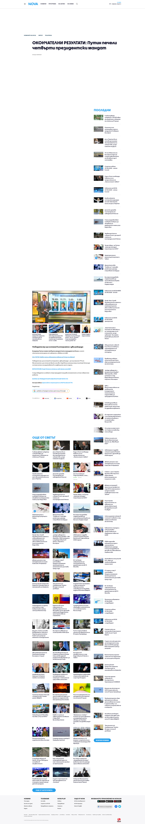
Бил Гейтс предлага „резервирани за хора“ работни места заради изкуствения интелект (81, 761)
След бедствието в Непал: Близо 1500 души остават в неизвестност (40, 761)
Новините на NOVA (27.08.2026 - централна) (111, 319)
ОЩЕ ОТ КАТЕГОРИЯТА (44, 790)
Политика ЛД (88, 814)
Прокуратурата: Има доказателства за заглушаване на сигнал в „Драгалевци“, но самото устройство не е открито (113, 703)
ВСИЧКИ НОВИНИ (102, 740)
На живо (70, 4)
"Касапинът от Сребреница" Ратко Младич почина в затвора (59, 586)
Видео (25, 808)
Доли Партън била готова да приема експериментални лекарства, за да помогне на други (59, 455)
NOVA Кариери (78, 803)
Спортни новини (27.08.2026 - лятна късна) (111, 168)
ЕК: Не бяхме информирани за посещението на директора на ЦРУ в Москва (80, 563)
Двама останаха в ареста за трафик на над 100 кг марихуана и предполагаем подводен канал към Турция (112, 490)
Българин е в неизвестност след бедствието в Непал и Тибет (81, 655)
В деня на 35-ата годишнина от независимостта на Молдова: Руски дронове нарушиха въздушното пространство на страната (61, 610)
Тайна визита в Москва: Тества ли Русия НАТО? (40, 715)
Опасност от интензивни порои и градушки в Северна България (112, 130)
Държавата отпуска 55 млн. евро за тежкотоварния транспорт (113, 561)
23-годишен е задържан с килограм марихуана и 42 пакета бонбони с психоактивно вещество (113, 418)
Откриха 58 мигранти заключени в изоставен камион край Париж (81, 780)
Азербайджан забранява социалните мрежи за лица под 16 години (81, 676)
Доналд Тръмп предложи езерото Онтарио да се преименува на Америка (40, 585)
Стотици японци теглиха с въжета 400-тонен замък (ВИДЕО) (40, 696)
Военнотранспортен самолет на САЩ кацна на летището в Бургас (113, 656)
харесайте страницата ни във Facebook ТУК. (57, 382)
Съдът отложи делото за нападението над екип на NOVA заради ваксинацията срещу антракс (113, 644)
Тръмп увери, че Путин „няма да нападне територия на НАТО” (80, 496)
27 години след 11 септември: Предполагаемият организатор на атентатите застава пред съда (61, 564)
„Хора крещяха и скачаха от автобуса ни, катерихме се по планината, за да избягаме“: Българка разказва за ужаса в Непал (112, 333)
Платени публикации (28, 816)
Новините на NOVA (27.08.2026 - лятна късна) (111, 189)
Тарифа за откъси (54, 814)
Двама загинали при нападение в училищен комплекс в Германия (39, 561)
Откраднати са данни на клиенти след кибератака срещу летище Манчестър (40, 608)
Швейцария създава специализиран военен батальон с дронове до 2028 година (81, 537)
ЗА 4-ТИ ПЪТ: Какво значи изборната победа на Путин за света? (53, 357)
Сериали (59, 806)
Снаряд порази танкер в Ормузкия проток (61, 739)
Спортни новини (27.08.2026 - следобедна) (110, 611)
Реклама (25, 814)
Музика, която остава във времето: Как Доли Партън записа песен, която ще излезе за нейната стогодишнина (40, 634)
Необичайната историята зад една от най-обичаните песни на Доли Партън (40, 476)
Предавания (60, 803)
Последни (26, 801)
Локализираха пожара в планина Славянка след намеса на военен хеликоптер (113, 518)
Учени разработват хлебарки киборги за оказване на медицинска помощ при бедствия (40, 497)
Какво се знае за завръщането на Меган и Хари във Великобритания (61, 717)
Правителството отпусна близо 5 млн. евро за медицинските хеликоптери (112, 361)
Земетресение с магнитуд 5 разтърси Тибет (39, 516)
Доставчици (62, 814)
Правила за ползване (97, 814)
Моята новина (28, 806)
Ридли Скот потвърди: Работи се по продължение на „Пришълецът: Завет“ (81, 454)
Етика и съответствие (107, 814)
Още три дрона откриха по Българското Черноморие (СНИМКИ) (112, 679)
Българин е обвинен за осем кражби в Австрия (61, 631)
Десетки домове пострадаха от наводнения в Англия (59, 475)
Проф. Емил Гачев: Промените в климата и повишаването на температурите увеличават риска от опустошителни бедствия (40, 540)
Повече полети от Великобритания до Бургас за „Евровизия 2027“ (112, 440)
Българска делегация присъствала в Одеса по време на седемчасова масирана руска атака (61, 697)
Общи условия (74, 814)
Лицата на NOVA (45, 803)
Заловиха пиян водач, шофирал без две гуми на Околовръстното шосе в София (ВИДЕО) (112, 716)
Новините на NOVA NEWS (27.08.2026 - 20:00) (113, 291)
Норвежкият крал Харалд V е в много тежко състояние (38, 676)
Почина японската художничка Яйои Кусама (40, 739)
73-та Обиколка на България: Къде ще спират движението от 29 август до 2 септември (112, 156)
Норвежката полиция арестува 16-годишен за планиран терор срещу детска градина (40, 781)
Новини (43, 4)
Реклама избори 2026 (33, 814)
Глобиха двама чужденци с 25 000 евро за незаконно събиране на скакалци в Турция (40, 454)
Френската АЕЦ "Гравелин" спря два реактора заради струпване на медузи (60, 517)
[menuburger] (25, 4)
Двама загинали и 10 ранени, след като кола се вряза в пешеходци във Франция (81, 741)
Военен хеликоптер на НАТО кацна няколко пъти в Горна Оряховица (113, 690)
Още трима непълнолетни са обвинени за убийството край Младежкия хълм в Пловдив (111, 505)
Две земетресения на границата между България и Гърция (39, 654)
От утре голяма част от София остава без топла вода (112, 429)
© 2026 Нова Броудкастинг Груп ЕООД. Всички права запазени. (36, 820)
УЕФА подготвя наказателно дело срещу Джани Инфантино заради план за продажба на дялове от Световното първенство (113, 547)
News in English (78, 806)
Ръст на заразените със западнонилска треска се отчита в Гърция (81, 696)
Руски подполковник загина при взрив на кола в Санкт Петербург (81, 632)
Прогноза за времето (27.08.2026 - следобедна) (112, 601)
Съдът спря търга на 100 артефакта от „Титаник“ (60, 780)
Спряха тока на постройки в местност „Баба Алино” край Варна (113, 632)
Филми (59, 808)
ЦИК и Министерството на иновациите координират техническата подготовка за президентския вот (112, 391)
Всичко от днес (28, 803)
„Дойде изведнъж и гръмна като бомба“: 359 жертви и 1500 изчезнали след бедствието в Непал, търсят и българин (61, 539)
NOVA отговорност (79, 801)
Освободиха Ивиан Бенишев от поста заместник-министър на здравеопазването (112, 405)
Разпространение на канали (44, 814)
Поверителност (81, 814)
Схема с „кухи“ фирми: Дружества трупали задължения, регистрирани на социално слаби (112, 475)
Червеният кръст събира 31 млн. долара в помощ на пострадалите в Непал (61, 497)
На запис (61, 4)
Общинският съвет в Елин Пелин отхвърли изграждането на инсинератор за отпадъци (112, 348)
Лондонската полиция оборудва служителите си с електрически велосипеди (81, 608)
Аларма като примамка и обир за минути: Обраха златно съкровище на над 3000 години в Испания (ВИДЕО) (81, 587)
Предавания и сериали (47, 806)
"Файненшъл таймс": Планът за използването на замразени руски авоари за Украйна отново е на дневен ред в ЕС (81, 719)
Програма (52, 4)
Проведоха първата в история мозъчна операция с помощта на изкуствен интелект (61, 677)
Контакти (68, 814)
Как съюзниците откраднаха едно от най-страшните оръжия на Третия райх (61, 761)
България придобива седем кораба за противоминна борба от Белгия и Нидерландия (81, 517)
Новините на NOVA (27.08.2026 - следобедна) (111, 621)
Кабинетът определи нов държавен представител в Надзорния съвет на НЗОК (112, 531)
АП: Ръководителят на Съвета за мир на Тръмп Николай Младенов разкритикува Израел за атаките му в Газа (61, 656)
